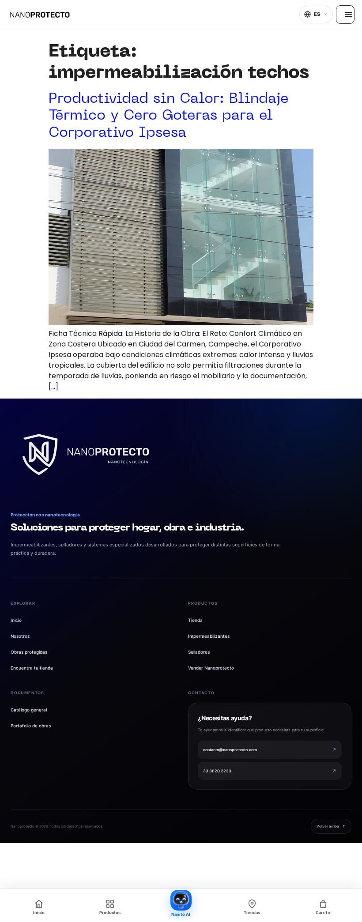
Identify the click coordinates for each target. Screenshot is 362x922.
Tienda (195, 620)
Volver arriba (331, 826)
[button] (316, 14)
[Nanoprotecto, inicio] (40, 14)
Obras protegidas (29, 652)
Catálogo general (29, 709)
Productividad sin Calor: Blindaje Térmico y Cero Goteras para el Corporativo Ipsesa (169, 116)
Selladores (199, 652)
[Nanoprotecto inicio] (86, 455)
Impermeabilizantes (209, 636)
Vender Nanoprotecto (211, 667)
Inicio (16, 620)
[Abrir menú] (345, 14)
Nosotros (20, 636)
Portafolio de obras (31, 725)
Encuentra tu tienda (32, 667)
